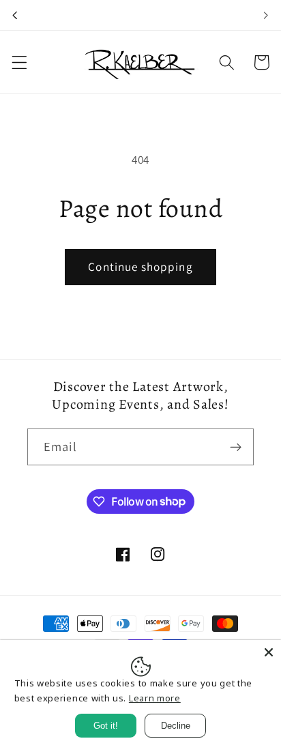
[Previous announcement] (15, 15)
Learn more (155, 698)
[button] (19, 62)
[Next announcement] (266, 15)
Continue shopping (140, 266)
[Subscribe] (235, 446)
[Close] (269, 652)
